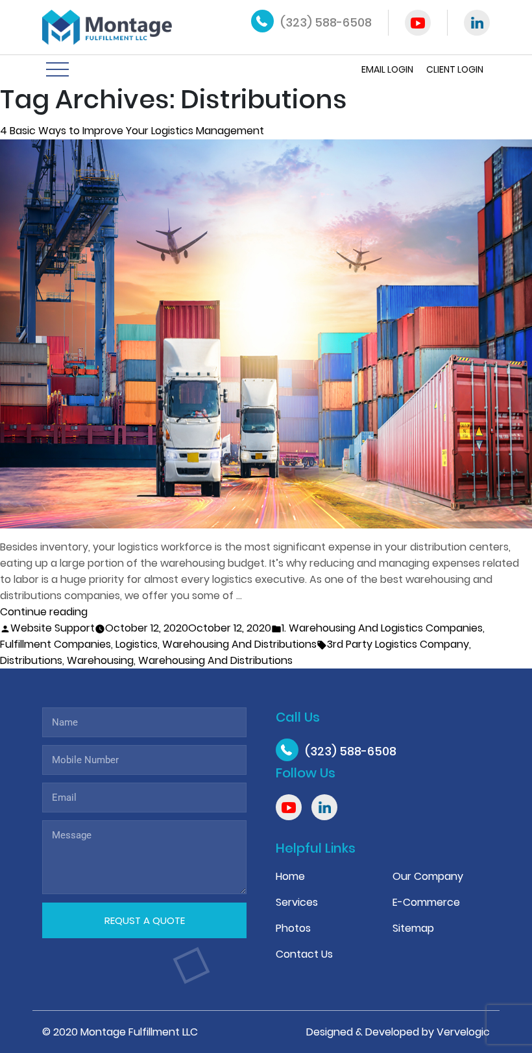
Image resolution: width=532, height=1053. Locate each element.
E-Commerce (426, 902)
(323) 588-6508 (326, 22)
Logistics (136, 644)
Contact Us (304, 954)
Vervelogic (463, 1031)
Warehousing (100, 660)
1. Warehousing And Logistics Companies (382, 628)
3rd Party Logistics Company (398, 644)
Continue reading (44, 611)
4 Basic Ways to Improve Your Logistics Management (132, 130)
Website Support (52, 628)
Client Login (454, 69)
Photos (293, 928)
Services (297, 902)
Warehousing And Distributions (239, 644)
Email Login (387, 69)
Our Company (428, 876)
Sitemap (413, 928)
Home (290, 876)
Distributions (31, 660)
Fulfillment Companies (55, 644)
